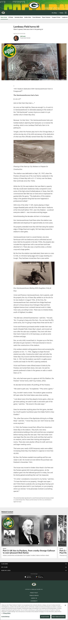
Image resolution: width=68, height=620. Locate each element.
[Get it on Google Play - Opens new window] (39, 578)
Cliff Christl (22, 36)
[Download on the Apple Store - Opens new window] (28, 577)
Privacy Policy (34, 592)
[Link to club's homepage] (3, 12)
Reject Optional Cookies (58, 616)
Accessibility (34, 600)
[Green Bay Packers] (34, 584)
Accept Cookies (45, 616)
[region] (34, 611)
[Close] (65, 605)
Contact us (34, 598)
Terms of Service (34, 595)
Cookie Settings (5, 616)
